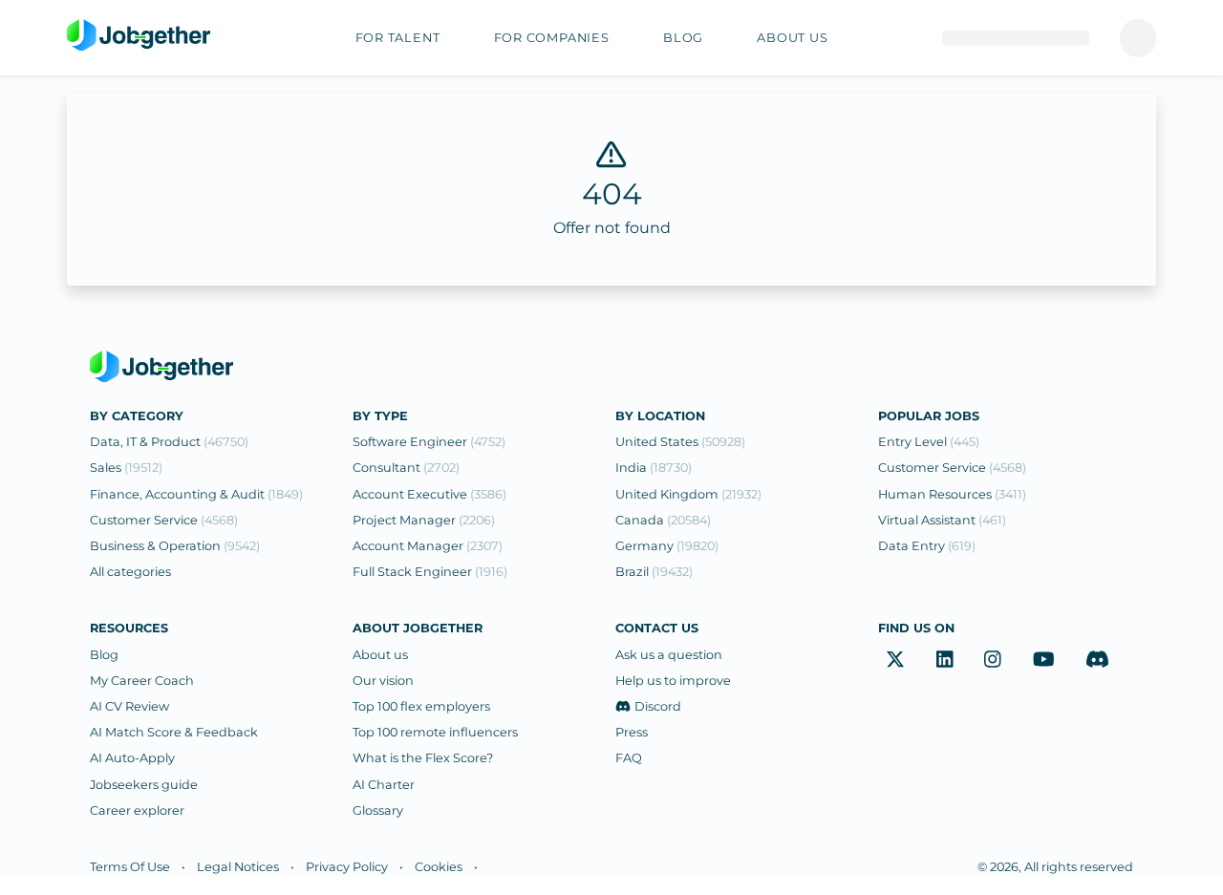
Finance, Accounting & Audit (196, 494)
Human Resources (952, 494)
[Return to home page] (138, 36)
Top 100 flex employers (421, 706)
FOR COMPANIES (552, 38)
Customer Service (164, 520)
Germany (667, 546)
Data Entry (927, 546)
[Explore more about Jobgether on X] (895, 660)
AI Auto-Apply (132, 758)
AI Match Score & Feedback (174, 732)
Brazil (654, 572)
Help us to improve (673, 680)
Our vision (383, 680)
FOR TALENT (397, 38)
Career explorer (137, 810)
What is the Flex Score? (423, 758)
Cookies (438, 867)
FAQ (628, 758)
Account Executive (429, 494)
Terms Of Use (130, 867)
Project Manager (424, 520)
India (653, 467)
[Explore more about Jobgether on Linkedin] (945, 660)
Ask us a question (668, 655)
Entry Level (928, 442)
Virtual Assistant (942, 520)
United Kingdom (688, 494)
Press (631, 732)
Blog (104, 655)
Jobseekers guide (144, 785)
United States (680, 442)
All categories (130, 572)
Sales (126, 467)
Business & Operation (175, 546)
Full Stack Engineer (430, 572)
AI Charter (384, 785)
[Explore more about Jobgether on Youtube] (1044, 660)
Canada (663, 520)
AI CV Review (129, 706)
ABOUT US (792, 38)
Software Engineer (429, 442)
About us (380, 655)
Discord (657, 706)
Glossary (378, 810)
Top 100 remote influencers (435, 732)
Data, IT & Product (169, 442)
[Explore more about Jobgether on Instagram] (992, 660)
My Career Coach (142, 680)
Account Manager (428, 546)
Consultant (406, 467)
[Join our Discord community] (1097, 660)
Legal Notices (238, 867)
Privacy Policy (347, 867)
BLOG (683, 38)
